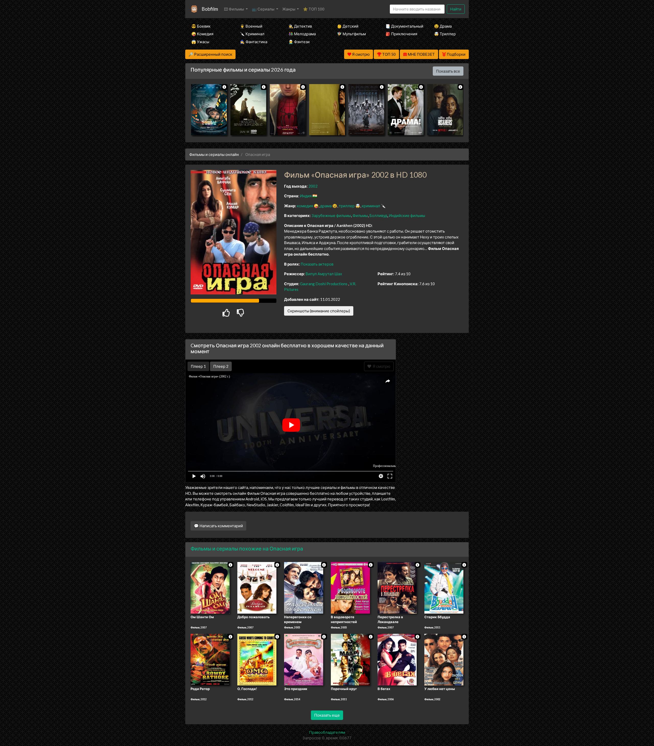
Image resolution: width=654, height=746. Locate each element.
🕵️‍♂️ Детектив (300, 26)
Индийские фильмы (407, 215)
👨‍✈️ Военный (251, 26)
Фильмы (360, 215)
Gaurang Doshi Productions (323, 283)
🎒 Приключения (401, 33)
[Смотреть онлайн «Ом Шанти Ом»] (210, 587)
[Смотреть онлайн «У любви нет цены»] (443, 659)
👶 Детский (347, 26)
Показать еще (327, 715)
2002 (313, 186)
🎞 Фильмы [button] (234, 9)
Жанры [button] (289, 9)
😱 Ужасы (200, 41)
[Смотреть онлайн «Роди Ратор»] (210, 659)
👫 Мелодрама (302, 33)
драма (326, 205)
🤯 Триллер (445, 33)
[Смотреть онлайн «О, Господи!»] (256, 659)
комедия (305, 205)
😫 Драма (443, 26)
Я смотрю (380, 366)
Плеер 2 (220, 366)
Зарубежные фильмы (331, 215)
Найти (455, 9)
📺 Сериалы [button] (263, 9)
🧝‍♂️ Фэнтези (299, 41)
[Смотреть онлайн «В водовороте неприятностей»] (350, 587)
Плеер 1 (198, 366)
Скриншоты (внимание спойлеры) (318, 310)
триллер (347, 205)
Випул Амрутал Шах (324, 273)
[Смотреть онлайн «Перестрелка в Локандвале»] (397, 587)
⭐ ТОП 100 (313, 9)
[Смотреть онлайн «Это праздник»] (303, 659)
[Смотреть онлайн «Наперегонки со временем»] (303, 587)
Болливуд (378, 215)
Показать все (448, 71)
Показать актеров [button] (317, 264)
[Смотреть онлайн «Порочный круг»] (350, 659)
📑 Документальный (403, 26)
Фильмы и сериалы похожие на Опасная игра (247, 548)
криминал (371, 205)
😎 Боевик (201, 26)
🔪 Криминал (252, 33)
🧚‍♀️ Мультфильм (351, 33)
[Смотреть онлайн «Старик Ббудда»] (443, 587)
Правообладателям (327, 732)
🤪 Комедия (202, 33)
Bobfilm (210, 9)
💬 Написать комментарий (218, 525)
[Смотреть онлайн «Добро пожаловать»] (256, 587)
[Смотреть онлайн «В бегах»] (397, 659)
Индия (306, 195)
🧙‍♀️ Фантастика (253, 41)
